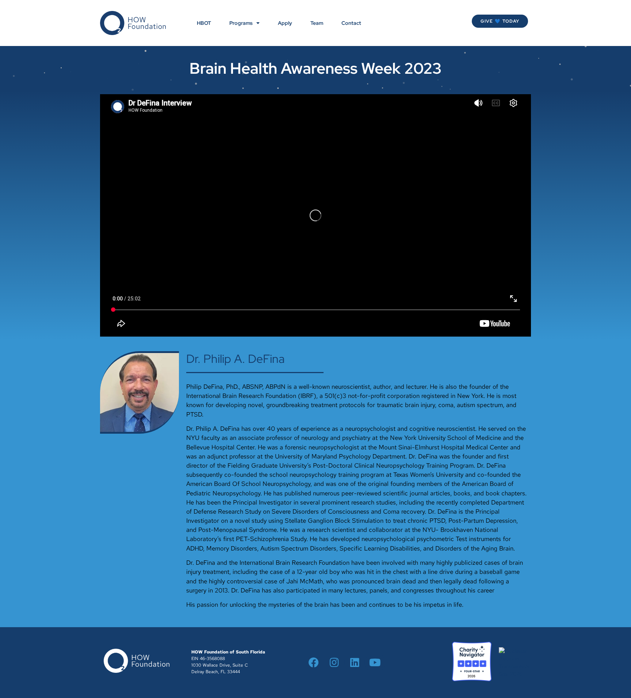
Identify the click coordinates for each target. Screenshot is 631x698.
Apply (285, 23)
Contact (351, 23)
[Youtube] (375, 662)
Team (316, 23)
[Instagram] (334, 662)
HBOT (204, 23)
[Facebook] (313, 662)
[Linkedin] (354, 662)
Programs (241, 23)
